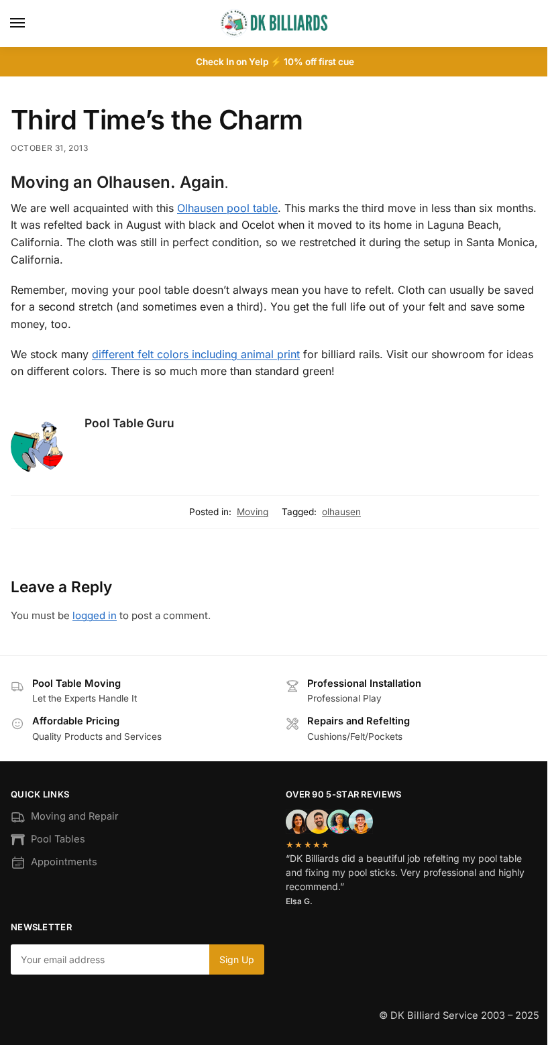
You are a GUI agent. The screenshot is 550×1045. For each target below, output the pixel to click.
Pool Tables (58, 839)
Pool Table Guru (129, 423)
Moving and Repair (75, 816)
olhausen (341, 511)
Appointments (64, 862)
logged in (94, 615)
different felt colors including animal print (196, 354)
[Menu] (30, 23)
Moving (252, 511)
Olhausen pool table (227, 208)
